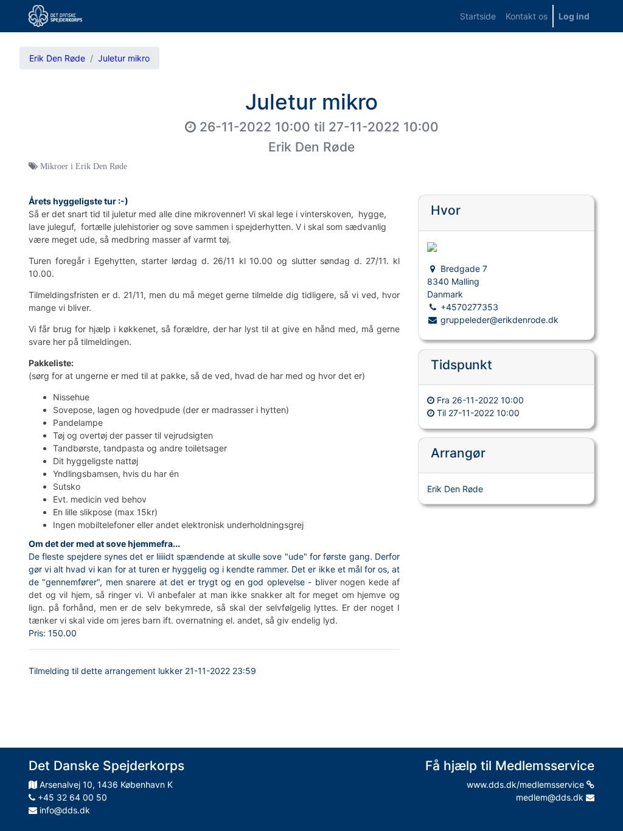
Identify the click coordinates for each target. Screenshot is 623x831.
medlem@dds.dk (551, 797)
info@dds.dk (63, 810)
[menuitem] (478, 16)
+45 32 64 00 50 (71, 797)
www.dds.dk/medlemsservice (526, 784)
